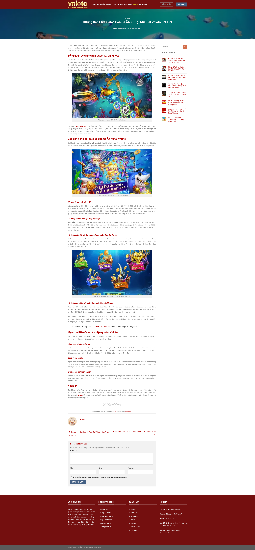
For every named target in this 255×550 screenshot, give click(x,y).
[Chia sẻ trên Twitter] (108, 404)
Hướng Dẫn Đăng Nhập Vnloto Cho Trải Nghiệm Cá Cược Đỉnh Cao (177, 60)
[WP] (78, 4)
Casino (108, 4)
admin (140, 29)
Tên (72, 468)
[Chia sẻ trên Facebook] (104, 404)
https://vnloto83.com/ (174, 514)
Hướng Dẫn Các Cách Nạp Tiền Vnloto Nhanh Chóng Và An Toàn (177, 77)
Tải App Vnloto (105, 527)
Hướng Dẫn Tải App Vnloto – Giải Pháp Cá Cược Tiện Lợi (177, 94)
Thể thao (123, 4)
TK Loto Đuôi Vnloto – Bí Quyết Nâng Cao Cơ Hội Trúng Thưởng (176, 111)
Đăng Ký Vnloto (105, 513)
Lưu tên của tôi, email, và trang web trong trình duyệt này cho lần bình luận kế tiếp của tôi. (101, 477)
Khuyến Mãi (143, 4)
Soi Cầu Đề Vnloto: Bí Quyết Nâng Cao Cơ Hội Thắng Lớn (176, 119)
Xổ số (130, 4)
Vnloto (93, 4)
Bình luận (73, 451)
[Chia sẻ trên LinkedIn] (119, 404)
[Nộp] (185, 47)
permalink (128, 411)
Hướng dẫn (101, 4)
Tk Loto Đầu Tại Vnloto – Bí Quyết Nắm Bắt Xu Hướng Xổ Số (177, 103)
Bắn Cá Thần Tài (103, 326)
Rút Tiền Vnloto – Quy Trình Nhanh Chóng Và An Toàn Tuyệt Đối (177, 86)
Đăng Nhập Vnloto (106, 516)
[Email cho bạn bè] (112, 404)
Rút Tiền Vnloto (105, 523)
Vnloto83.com (78, 509)
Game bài (116, 4)
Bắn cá (135, 4)
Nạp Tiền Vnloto (106, 520)
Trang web (131, 468)
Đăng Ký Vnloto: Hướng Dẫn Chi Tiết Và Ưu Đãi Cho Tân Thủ (177, 69)
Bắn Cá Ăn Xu (80, 126)
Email (101, 468)
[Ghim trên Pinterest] (115, 404)
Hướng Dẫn (104, 509)
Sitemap (134, 530)
